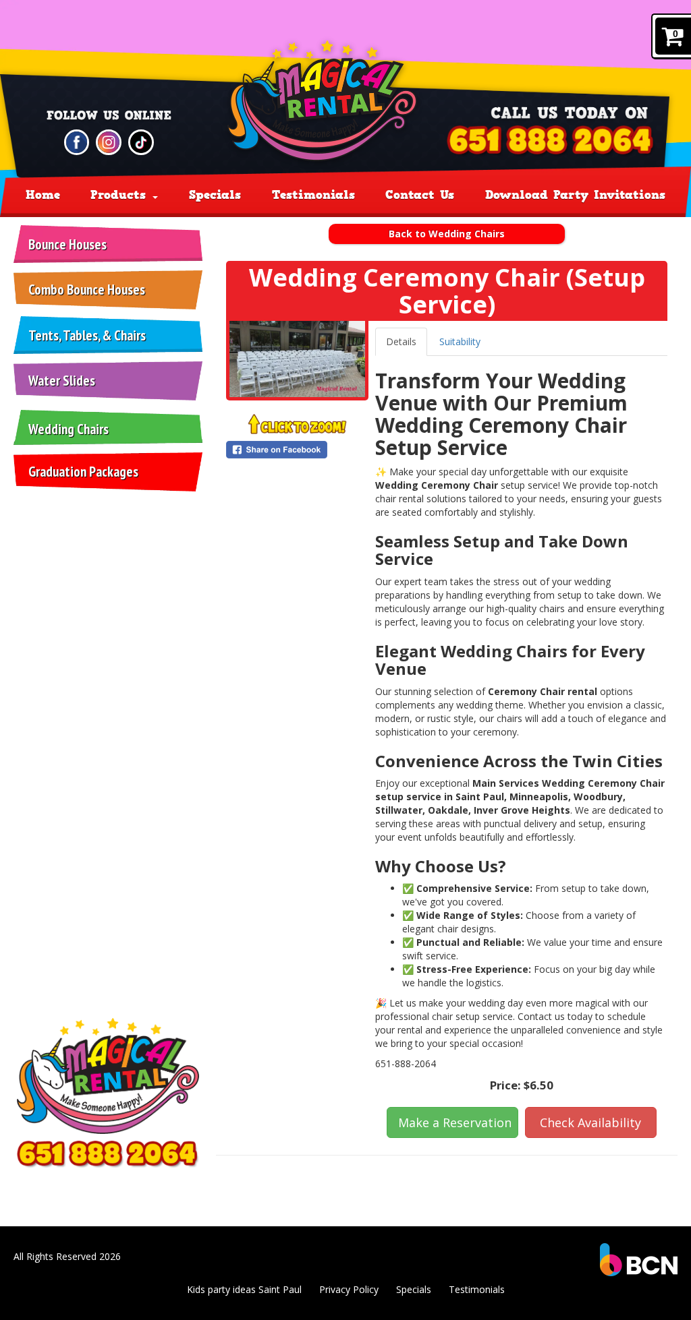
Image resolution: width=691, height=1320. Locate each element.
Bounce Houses (67, 244)
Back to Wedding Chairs (447, 233)
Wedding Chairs (68, 429)
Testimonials (313, 195)
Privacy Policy (349, 1289)
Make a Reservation (455, 1122)
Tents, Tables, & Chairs (87, 335)
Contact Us (419, 195)
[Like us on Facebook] (77, 141)
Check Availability (590, 1122)
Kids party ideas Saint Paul (244, 1289)
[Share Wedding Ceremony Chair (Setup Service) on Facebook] (297, 449)
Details (401, 341)
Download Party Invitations (575, 195)
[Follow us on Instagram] (108, 141)
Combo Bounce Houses (86, 289)
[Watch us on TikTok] (141, 141)
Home (43, 195)
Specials (215, 195)
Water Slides (61, 380)
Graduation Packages (83, 471)
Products (120, 195)
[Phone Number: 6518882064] (551, 141)
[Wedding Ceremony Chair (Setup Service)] (297, 359)
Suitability (459, 341)
